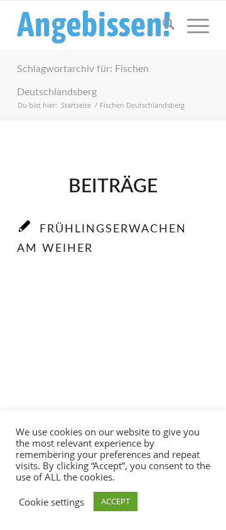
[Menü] (192, 26)
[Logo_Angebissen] (94, 26)
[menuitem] (162, 26)
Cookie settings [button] (51, 501)
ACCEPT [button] (115, 501)
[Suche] (162, 26)
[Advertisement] (113, 396)
